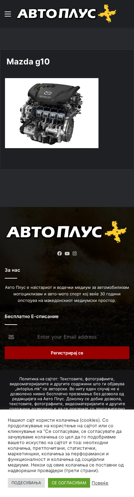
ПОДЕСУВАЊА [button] (26, 482)
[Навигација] (8, 16)
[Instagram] (74, 253)
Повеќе (100, 483)
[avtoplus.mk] (67, 13)
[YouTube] (67, 253)
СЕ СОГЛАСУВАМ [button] (69, 482)
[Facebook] (59, 253)
